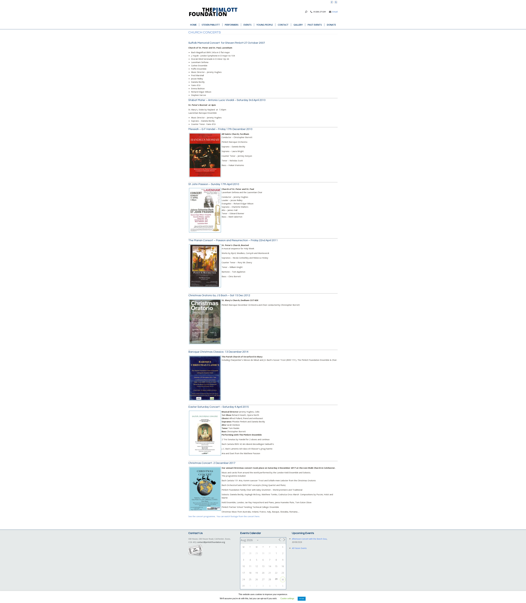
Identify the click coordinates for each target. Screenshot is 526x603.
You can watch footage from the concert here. (238, 516)
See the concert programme (201, 516)
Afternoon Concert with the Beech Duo (309, 539)
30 (282, 579)
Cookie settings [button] (287, 598)
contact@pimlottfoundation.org (211, 542)
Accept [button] (301, 598)
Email (335, 12)
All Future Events (299, 548)
